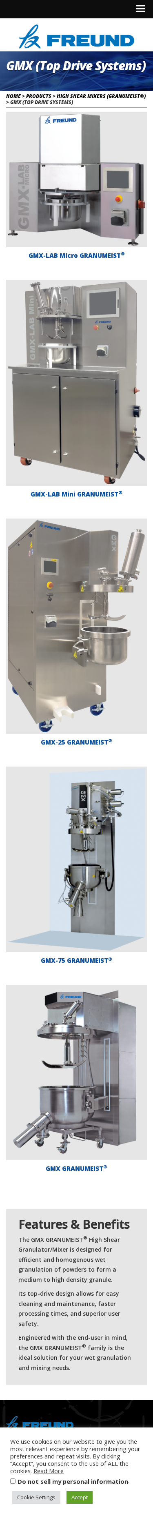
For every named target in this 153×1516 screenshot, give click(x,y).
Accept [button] (79, 1497)
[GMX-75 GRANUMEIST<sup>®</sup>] (76, 859)
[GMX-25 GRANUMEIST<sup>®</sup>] (76, 626)
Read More (48, 1470)
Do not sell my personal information (73, 1481)
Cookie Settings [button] (36, 1497)
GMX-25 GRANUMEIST (76, 741)
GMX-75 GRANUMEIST (76, 960)
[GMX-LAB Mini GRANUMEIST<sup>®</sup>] (76, 383)
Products (38, 96)
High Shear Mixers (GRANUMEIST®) (101, 96)
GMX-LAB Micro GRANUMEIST (77, 254)
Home (13, 96)
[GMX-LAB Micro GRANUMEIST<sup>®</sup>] (76, 179)
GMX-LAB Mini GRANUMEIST (76, 493)
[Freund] (76, 35)
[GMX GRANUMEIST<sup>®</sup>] (76, 1072)
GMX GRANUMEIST (76, 1168)
